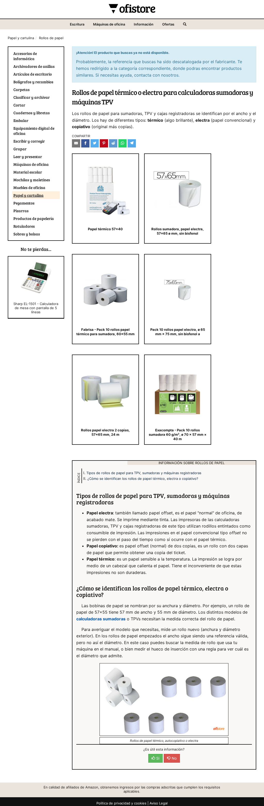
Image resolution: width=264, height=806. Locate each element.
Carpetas (21, 89)
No (174, 758)
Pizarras (21, 210)
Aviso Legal (159, 803)
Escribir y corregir (29, 141)
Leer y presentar (27, 156)
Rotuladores (24, 226)
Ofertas (168, 24)
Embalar (20, 120)
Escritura (77, 24)
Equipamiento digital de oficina (33, 131)
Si (157, 758)
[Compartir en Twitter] (94, 143)
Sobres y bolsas (26, 233)
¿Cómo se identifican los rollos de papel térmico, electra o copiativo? (142, 478)
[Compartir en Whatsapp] (122, 143)
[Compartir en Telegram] (132, 143)
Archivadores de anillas (34, 66)
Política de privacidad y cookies (121, 803)
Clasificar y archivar (31, 97)
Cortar (19, 105)
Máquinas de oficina (109, 24)
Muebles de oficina (29, 187)
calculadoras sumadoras (101, 618)
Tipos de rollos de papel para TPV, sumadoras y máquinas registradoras (143, 473)
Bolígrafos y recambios (33, 81)
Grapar (20, 148)
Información (143, 24)
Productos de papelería (33, 218)
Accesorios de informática (25, 56)
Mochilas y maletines (31, 179)
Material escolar (27, 172)
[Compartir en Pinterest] (104, 143)
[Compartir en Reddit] (113, 143)
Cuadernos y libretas (31, 112)
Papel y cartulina (21, 38)
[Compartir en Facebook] (85, 143)
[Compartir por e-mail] (76, 143)
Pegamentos (24, 202)
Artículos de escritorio (32, 74)
